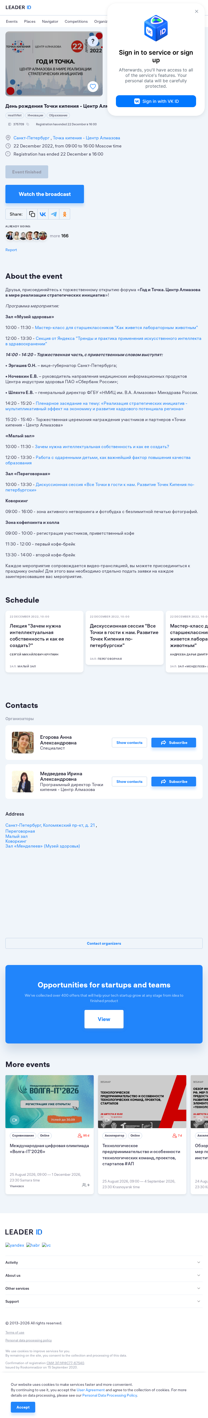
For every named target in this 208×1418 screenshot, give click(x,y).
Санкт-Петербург (32, 137)
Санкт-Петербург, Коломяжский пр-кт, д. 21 (50, 825)
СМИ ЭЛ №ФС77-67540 (65, 1363)
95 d (86, 1135)
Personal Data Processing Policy (109, 1395)
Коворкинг (16, 841)
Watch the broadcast (45, 194)
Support (12, 1301)
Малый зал (16, 836)
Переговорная (20, 831)
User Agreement (91, 1389)
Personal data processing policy (28, 1340)
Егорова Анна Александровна (58, 740)
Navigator (50, 21)
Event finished (26, 172)
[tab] (104, 1262)
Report (11, 249)
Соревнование (23, 1135)
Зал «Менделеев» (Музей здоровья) (42, 845)
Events (12, 21)
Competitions (76, 21)
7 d (180, 1135)
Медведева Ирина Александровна (61, 776)
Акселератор (114, 1135)
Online (44, 1135)
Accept (23, 1407)
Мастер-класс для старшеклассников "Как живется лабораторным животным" (116, 327)
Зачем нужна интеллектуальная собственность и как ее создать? (102, 446)
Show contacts (129, 742)
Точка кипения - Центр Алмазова (86, 137)
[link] (49, 1134)
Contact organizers (104, 943)
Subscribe (178, 742)
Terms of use (14, 1332)
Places (29, 21)
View (104, 1019)
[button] (104, 1262)
